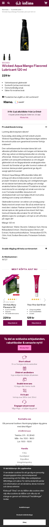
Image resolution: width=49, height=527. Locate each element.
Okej (24, 522)
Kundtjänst (24, 456)
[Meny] (3, 3)
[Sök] (9, 3)
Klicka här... (24, 117)
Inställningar (24, 507)
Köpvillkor (24, 459)
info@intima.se (24, 431)
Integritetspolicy (24, 462)
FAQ (24, 453)
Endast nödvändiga (24, 515)
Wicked (6, 63)
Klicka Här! (24, 348)
